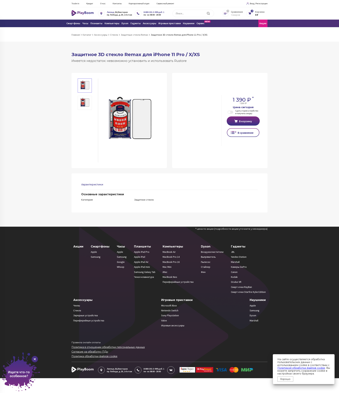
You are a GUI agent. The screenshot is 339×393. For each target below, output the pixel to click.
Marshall (235, 262)
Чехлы (76, 305)
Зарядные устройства (85, 315)
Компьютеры (173, 246)
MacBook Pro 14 (171, 256)
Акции (262, 23)
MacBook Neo (170, 277)
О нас (103, 3)
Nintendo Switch (169, 310)
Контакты (117, 3)
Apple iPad (139, 256)
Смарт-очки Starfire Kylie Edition (248, 292)
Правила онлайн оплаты (86, 342)
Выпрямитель (208, 256)
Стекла (77, 310)
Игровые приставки (177, 300)
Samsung (95, 256)
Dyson (205, 246)
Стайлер (205, 266)
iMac (165, 272)
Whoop (120, 266)
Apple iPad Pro (141, 251)
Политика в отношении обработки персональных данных (108, 347)
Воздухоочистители (212, 251)
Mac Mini (167, 266)
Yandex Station (238, 256)
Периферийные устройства (178, 281)
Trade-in (75, 3)
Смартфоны (100, 246)
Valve (164, 320)
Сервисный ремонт (165, 3)
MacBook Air (169, 251)
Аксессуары (83, 300)
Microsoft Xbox (169, 305)
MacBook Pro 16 (171, 262)
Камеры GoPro (239, 266)
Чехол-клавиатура (144, 277)
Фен (203, 272)
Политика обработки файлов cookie (94, 356)
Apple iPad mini (142, 266)
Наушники (258, 300)
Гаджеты (238, 246)
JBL (233, 251)
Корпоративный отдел (139, 3)
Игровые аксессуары (172, 325)
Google (121, 262)
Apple (94, 251)
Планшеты (142, 246)
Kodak (234, 277)
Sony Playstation (170, 315)
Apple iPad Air (141, 262)
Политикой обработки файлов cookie (301, 368)
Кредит (89, 3)
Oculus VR (236, 281)
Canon (234, 272)
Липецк (110, 12)
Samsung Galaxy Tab (144, 272)
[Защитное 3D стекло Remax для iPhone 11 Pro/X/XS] (129, 120)
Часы (121, 246)
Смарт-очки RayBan (241, 287)
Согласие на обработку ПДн (90, 351)
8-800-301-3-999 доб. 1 (154, 12)
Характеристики (92, 184)
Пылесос (205, 262)
